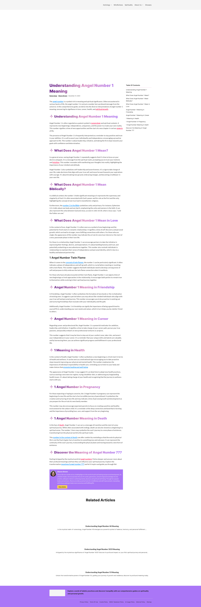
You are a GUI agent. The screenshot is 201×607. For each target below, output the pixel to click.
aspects (120, 128)
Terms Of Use (94, 602)
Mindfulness (118, 5)
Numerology (53, 96)
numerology (96, 123)
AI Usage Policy (130, 602)
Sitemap (149, 602)
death (61, 425)
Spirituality (129, 5)
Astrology (106, 5)
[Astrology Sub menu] (111, 4)
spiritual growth (102, 109)
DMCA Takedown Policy (116, 602)
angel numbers (86, 459)
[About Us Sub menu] (142, 4)
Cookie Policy (103, 602)
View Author (62, 487)
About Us (138, 5)
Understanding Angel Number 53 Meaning (102, 572)
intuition (56, 162)
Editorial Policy (140, 602)
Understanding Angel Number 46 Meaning (102, 526)
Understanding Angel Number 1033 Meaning (102, 549)
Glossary (148, 5)
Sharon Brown (62, 96)
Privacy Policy (84, 602)
